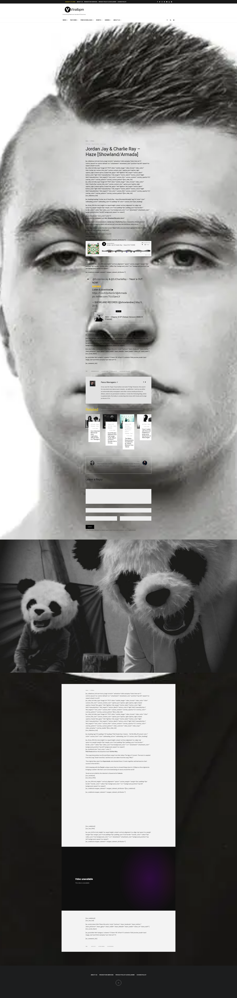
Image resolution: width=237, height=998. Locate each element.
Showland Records (125, 371)
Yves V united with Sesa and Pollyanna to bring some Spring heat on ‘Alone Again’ (146, 433)
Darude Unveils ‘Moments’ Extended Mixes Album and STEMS (131, 465)
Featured (73, 20)
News (64, 20)
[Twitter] (159, 1)
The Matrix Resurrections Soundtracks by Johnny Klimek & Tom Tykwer (129, 443)
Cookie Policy (121, 1)
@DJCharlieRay (119, 279)
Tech (131, 433)
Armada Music (95, 371)
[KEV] (98, 317)
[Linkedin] (169, 1)
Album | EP (108, 314)
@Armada (122, 293)
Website (122, 515)
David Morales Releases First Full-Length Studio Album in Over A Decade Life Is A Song (112, 438)
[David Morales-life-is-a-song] (110, 421)
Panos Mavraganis (108, 382)
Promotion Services (90, 1)
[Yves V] (144, 421)
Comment (88, 487)
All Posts (88, 144)
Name (87, 506)
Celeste (94, 946)
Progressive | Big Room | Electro (128, 429)
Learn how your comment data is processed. (122, 530)
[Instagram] (162, 1)
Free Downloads (86, 20)
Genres (107, 20)
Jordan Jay (114, 371)
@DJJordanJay (100, 279)
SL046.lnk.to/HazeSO (104, 234)
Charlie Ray (105, 371)
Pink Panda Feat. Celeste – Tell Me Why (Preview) (106, 464)
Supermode (111, 946)
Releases (93, 426)
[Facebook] (157, 1)
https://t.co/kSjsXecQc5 (104, 293)
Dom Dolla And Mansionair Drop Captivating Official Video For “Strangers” (95, 435)
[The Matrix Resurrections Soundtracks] (127, 421)
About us (80, 1)
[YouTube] (167, 1)
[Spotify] (171, 1)
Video (97, 426)
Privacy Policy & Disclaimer (107, 1)
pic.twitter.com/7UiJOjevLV (106, 296)
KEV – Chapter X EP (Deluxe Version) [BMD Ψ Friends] (124, 318)
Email (87, 515)
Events (98, 20)
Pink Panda (101, 946)
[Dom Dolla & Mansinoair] (93, 421)
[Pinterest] (164, 1)
